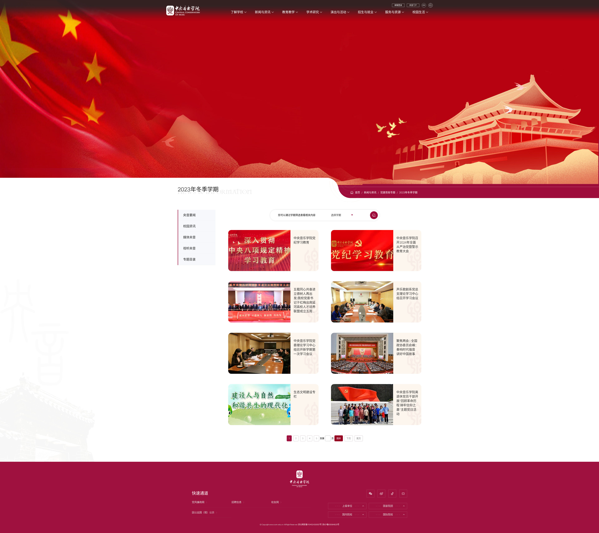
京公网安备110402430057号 (310, 524)
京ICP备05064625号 (330, 524)
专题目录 (189, 259)
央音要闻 (189, 215)
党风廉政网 (198, 502)
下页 (348, 438)
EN (424, 5)
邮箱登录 (398, 5)
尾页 (358, 438)
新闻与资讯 (370, 192)
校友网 (275, 502)
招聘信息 (236, 502)
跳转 (338, 438)
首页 (357, 192)
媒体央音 (189, 237)
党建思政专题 (387, 192)
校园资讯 (189, 226)
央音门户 (413, 5)
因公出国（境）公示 (203, 512)
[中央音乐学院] (183, 10)
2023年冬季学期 (408, 192)
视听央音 (189, 248)
